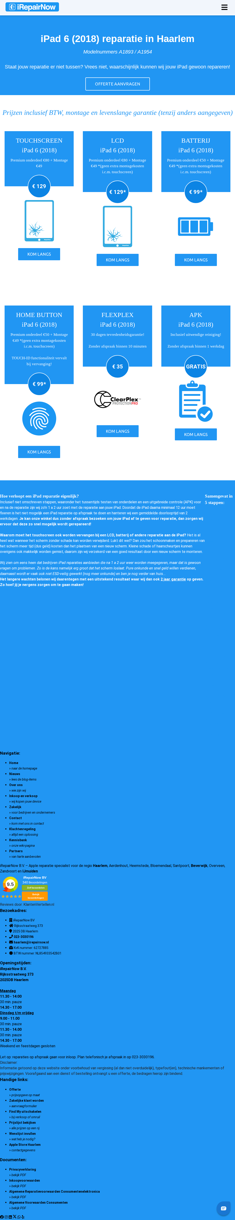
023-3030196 (24, 937)
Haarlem (100, 865)
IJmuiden (30, 871)
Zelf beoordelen (36, 887)
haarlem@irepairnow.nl (31, 942)
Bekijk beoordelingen (36, 896)
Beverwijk (199, 865)
